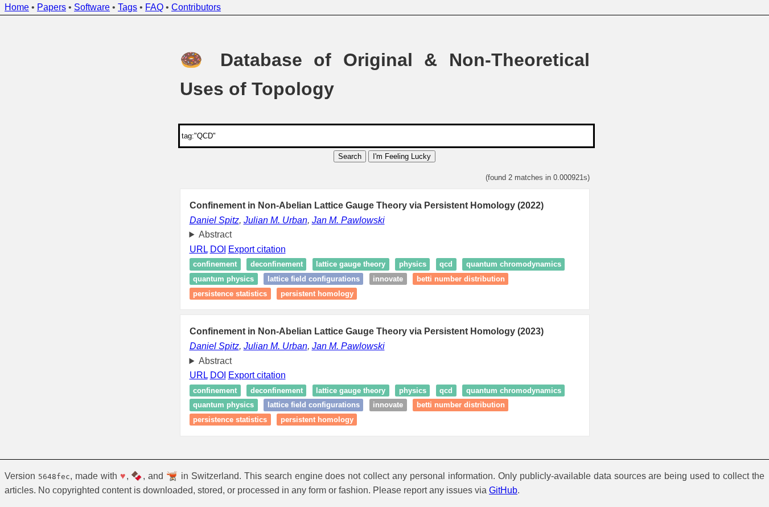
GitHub (503, 490)
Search (349, 156)
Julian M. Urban (275, 220)
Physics (412, 264)
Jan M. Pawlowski (348, 220)
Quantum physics (223, 279)
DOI (218, 249)
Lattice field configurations (314, 279)
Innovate (388, 279)
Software (92, 7)
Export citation (257, 249)
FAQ (154, 7)
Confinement (215, 264)
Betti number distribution (461, 279)
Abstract (215, 234)
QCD (446, 264)
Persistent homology (317, 293)
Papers (51, 7)
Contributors (196, 7)
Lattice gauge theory (350, 264)
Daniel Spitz (214, 220)
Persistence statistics (230, 293)
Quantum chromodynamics (513, 264)
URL (199, 249)
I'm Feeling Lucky (402, 156)
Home (17, 7)
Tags (127, 7)
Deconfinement (276, 264)
